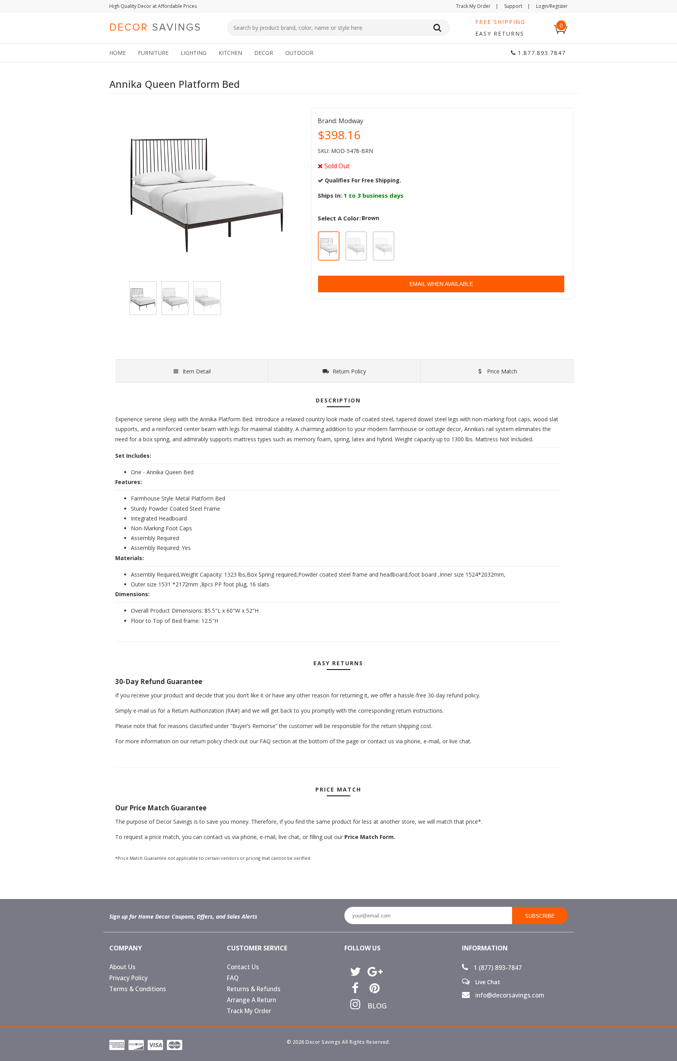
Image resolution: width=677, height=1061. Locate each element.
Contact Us (243, 967)
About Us (122, 967)
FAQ (233, 978)
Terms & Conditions (137, 989)
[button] (676, 1060)
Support (517, 6)
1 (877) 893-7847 (497, 968)
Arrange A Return (251, 1000)
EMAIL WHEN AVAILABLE (441, 284)
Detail (197, 371)
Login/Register (552, 6)
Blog (374, 1005)
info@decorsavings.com (509, 995)
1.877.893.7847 (541, 52)
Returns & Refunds (254, 989)
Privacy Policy (128, 978)
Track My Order (477, 6)
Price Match (501, 371)
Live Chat (487, 981)
